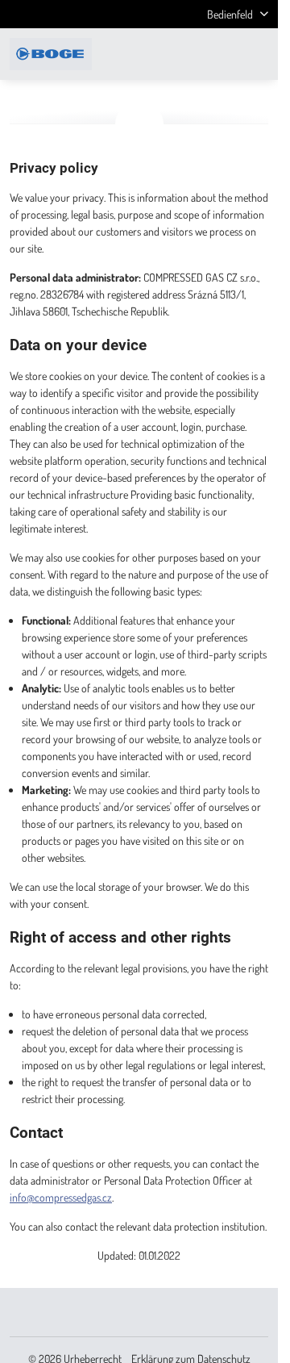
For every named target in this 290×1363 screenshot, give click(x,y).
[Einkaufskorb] (220, 54)
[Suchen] (181, 54)
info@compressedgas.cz (61, 1197)
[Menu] (258, 54)
